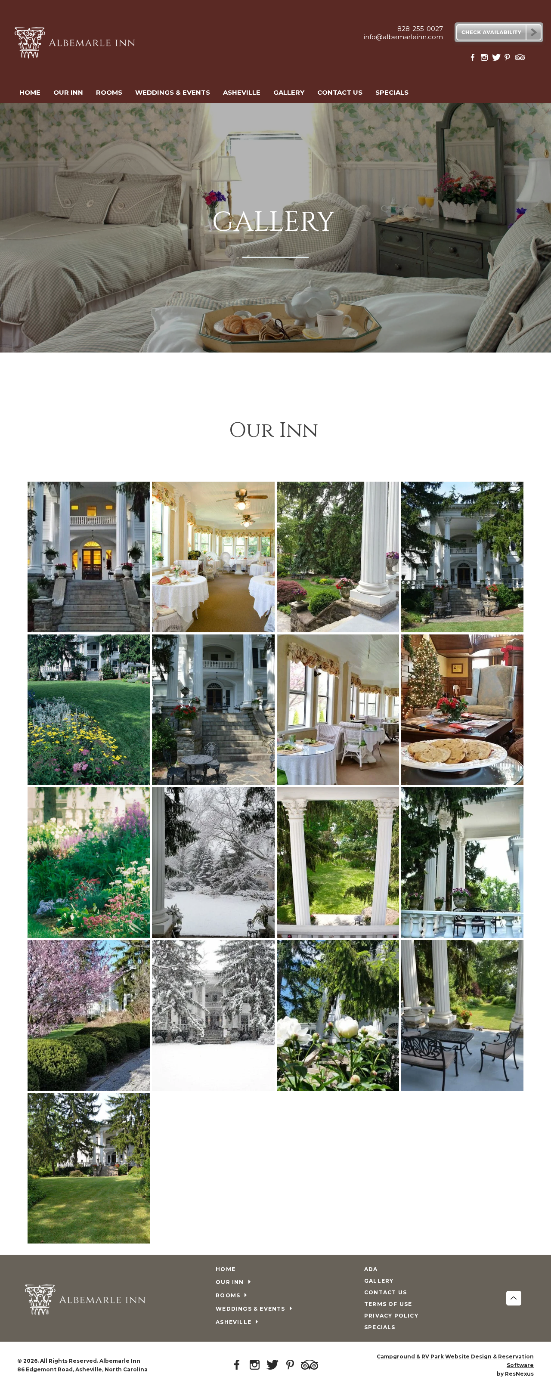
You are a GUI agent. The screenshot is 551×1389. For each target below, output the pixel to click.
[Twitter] (496, 59)
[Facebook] (474, 59)
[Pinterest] (508, 59)
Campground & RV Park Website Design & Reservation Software (455, 1360)
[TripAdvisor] (520, 59)
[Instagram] (485, 59)
